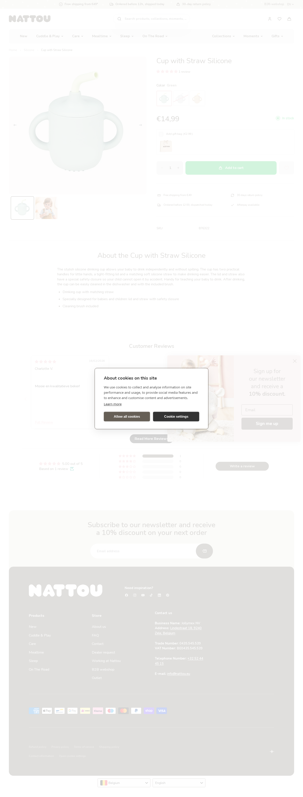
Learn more (113, 403)
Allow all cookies (127, 416)
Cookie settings (176, 416)
